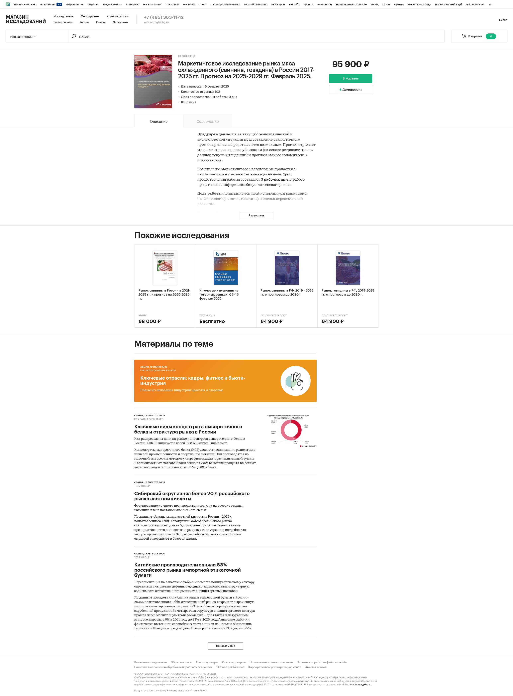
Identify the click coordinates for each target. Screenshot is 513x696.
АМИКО (142, 315)
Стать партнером (234, 662)
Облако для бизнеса (230, 667)
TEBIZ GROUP (207, 315)
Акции (84, 22)
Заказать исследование (150, 662)
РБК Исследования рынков (158, 370)
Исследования (63, 16)
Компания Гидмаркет (148, 419)
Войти (503, 19)
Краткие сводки (117, 16)
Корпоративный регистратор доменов (274, 667)
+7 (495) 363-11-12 (164, 17)
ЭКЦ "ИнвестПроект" (274, 315)
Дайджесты (120, 22)
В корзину (351, 78)
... (491, 4)
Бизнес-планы (63, 22)
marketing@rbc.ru (156, 22)
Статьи (100, 22)
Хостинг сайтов (316, 667)
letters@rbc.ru (363, 684)
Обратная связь (181, 662)
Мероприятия (90, 16)
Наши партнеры (207, 662)
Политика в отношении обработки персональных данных (173, 667)
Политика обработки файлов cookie (322, 662)
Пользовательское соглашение (271, 662)
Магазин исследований (26, 19)
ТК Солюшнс (186, 56)
